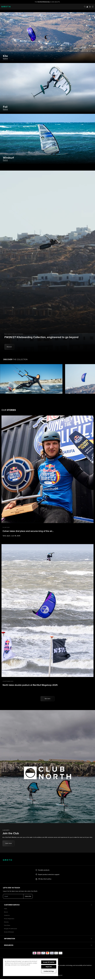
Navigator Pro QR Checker (10, 928)
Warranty (6, 922)
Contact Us (7, 915)
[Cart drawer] (89, 6)
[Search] (85, 6)
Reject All (49, 967)
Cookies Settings (49, 971)
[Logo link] (5, 6)
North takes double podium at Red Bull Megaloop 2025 (30, 685)
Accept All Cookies (48, 962)
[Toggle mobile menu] (93, 6)
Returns (6, 912)
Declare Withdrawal (9, 932)
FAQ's (5, 908)
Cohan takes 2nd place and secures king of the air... (28, 531)
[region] (30, 967)
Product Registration (9, 918)
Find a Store (7, 925)
